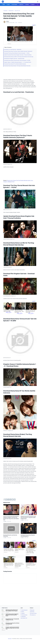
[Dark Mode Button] (37, 1)
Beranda (32, 610)
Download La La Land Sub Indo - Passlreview (12, 49)
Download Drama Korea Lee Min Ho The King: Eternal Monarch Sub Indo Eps (18, 56)
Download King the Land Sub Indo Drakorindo (10, 536)
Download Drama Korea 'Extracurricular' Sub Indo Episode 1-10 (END (17, 60)
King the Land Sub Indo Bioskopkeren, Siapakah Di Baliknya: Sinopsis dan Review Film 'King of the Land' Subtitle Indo (11, 518)
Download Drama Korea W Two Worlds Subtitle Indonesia (15, 63)
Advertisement (24, 610)
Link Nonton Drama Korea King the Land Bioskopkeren (28, 536)
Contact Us (33, 614)
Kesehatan (23, 616)
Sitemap (32, 611)
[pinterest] (15, 499)
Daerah (22, 613)
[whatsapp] (10, 499)
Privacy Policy (34, 613)
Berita (22, 611)
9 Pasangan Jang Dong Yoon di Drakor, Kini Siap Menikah (12, 623)
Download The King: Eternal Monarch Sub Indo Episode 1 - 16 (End (16, 53)
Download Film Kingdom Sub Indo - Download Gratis (14, 58)
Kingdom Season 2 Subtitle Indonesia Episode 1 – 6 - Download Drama (17, 62)
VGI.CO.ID (9, 638)
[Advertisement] (20, 73)
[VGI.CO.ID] (20, 1)
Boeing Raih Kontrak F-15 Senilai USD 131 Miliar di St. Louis (12, 619)
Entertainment (24, 614)
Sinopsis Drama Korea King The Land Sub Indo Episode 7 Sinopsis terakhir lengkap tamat (28, 517)
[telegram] (12, 499)
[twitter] (8, 499)
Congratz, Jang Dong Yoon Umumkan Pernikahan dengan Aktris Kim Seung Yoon (12, 628)
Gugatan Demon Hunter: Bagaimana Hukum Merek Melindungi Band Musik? (12, 615)
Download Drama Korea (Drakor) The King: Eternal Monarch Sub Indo (17, 65)
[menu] (3, 2)
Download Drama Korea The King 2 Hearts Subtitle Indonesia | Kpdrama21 (18, 51)
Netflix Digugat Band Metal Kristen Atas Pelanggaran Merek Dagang (12, 610)
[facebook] (6, 499)
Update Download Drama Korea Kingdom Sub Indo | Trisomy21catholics (17, 54)
